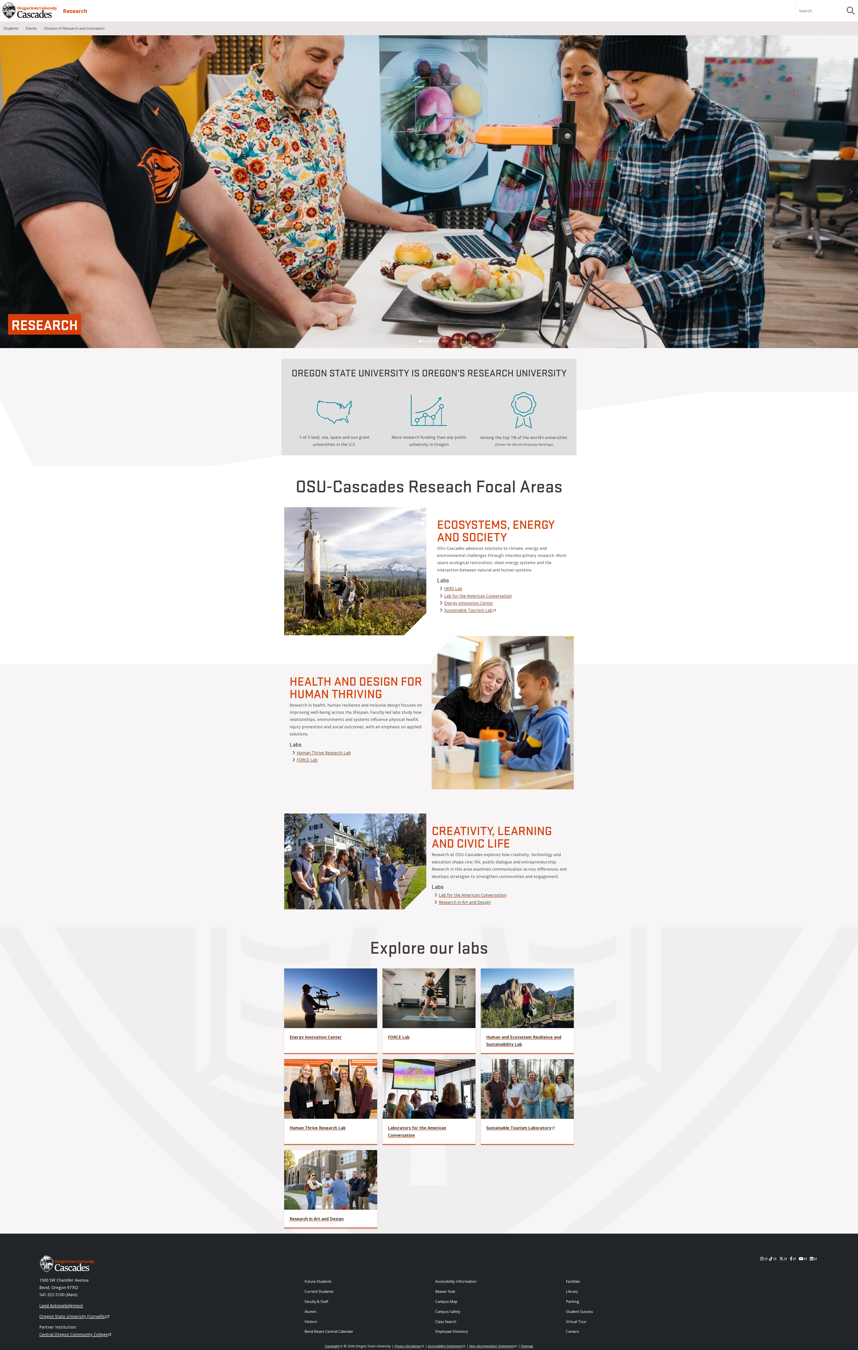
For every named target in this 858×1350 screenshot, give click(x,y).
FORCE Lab (307, 759)
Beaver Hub (445, 1291)
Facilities (573, 1281)
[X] (783, 1258)
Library (572, 1291)
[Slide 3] (427, 341)
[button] (7, 191)
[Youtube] (803, 1258)
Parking (572, 1301)
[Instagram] (764, 1258)
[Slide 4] (431, 341)
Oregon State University (72, 1316)
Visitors (311, 1321)
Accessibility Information (455, 1281)
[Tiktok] (773, 1258)
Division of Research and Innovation (74, 28)
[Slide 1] (420, 341)
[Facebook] (793, 1258)
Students (11, 28)
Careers (572, 1331)
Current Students (319, 1291)
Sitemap (527, 1346)
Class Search (445, 1321)
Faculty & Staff (316, 1301)
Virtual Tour (576, 1321)
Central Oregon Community (73, 1334)
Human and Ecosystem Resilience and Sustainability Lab (523, 1040)
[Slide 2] (424, 341)
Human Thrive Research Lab (324, 752)
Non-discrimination (491, 1346)
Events (31, 28)
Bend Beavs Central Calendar (329, 1331)
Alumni (310, 1311)
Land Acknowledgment (61, 1305)
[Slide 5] (434, 341)
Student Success (579, 1311)
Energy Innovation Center (468, 603)
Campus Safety (447, 1311)
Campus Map (446, 1301)
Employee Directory (451, 1331)
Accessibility (445, 1346)
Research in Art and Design (465, 902)
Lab (399, 1037)
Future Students (318, 1281)
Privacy (407, 1346)
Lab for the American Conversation (478, 595)
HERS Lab (453, 588)
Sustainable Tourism (468, 610)
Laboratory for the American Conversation (417, 1131)
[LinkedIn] (814, 1258)
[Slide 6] (438, 341)
